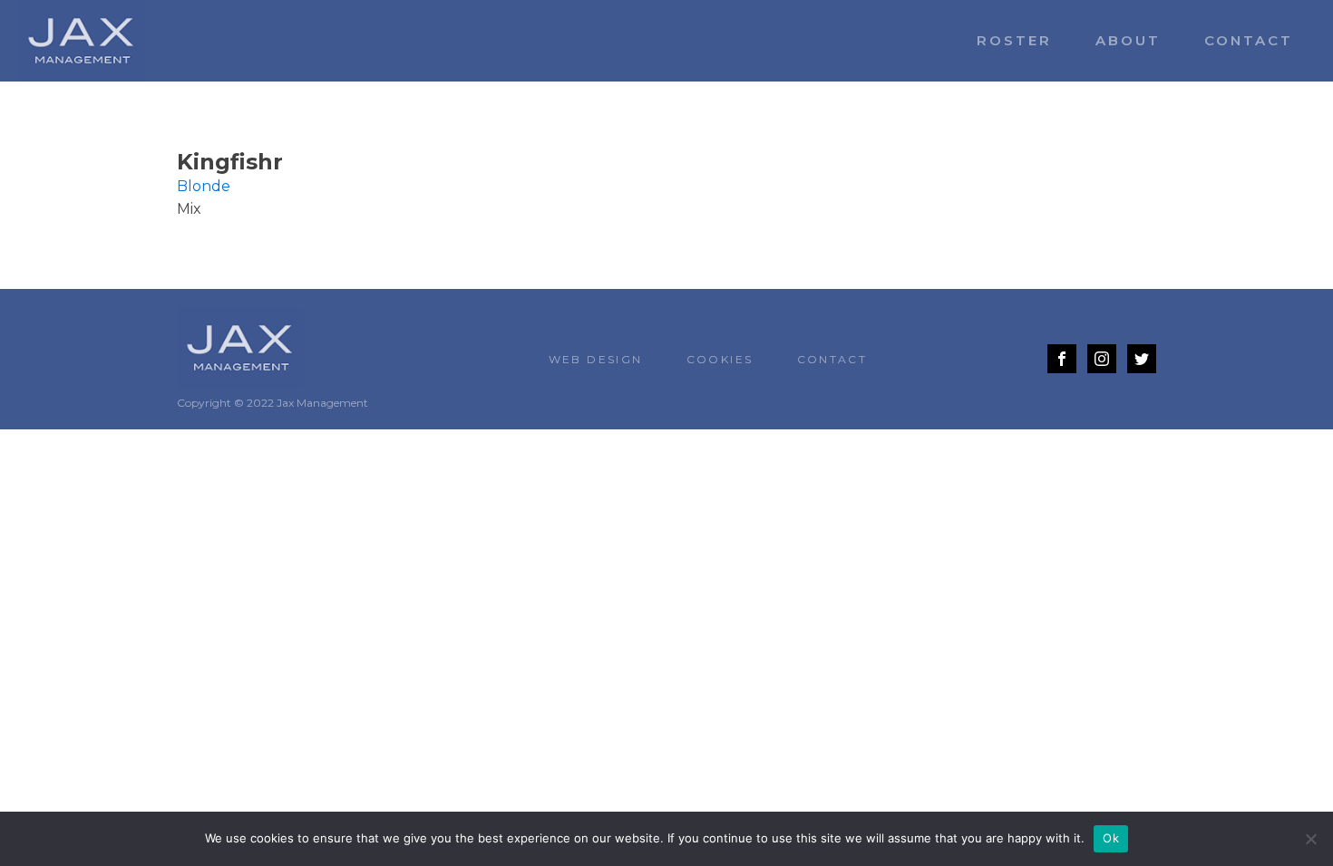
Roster (1014, 40)
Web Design (596, 359)
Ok (1111, 838)
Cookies (720, 359)
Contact (1248, 40)
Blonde (203, 186)
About (1128, 40)
